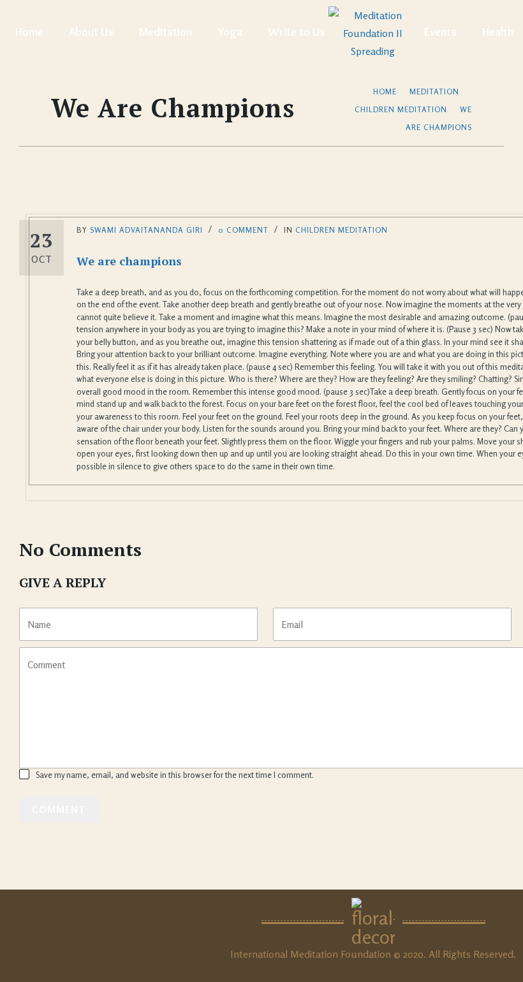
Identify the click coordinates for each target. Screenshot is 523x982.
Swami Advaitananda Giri (146, 230)
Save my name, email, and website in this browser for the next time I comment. (175, 775)
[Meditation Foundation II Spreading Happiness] (373, 32)
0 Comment (243, 230)
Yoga (229, 32)
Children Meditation (401, 109)
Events (440, 32)
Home (29, 32)
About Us (91, 32)
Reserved (493, 954)
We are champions (129, 260)
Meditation (165, 32)
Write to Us (296, 32)
